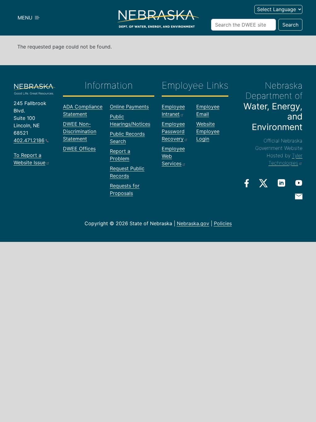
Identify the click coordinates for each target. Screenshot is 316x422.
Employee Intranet (173, 110)
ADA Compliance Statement (82, 110)
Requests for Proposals (124, 189)
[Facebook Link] (246, 183)
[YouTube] (298, 183)
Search (290, 25)
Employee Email (207, 110)
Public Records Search (127, 137)
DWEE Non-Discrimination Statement (79, 131)
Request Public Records (127, 172)
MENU (26, 18)
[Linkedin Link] (281, 183)
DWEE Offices (79, 149)
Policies (223, 223)
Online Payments (129, 106)
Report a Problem (120, 155)
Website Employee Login (207, 131)
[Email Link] (298, 196)
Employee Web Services (173, 156)
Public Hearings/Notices (130, 120)
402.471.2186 (29, 140)
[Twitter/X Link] (263, 183)
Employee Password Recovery (173, 131)
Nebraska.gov (193, 223)
